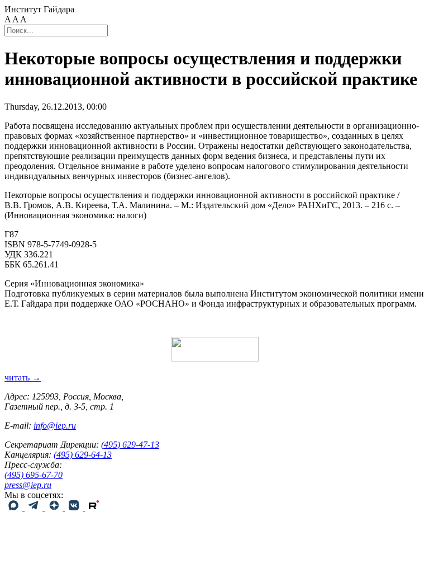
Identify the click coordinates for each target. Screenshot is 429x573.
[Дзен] (55, 507)
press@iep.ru (27, 485)
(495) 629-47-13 (130, 444)
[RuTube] (94, 507)
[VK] (75, 507)
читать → (22, 377)
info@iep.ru (55, 425)
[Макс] (14, 507)
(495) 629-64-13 (83, 454)
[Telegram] (35, 507)
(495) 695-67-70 (33, 475)
